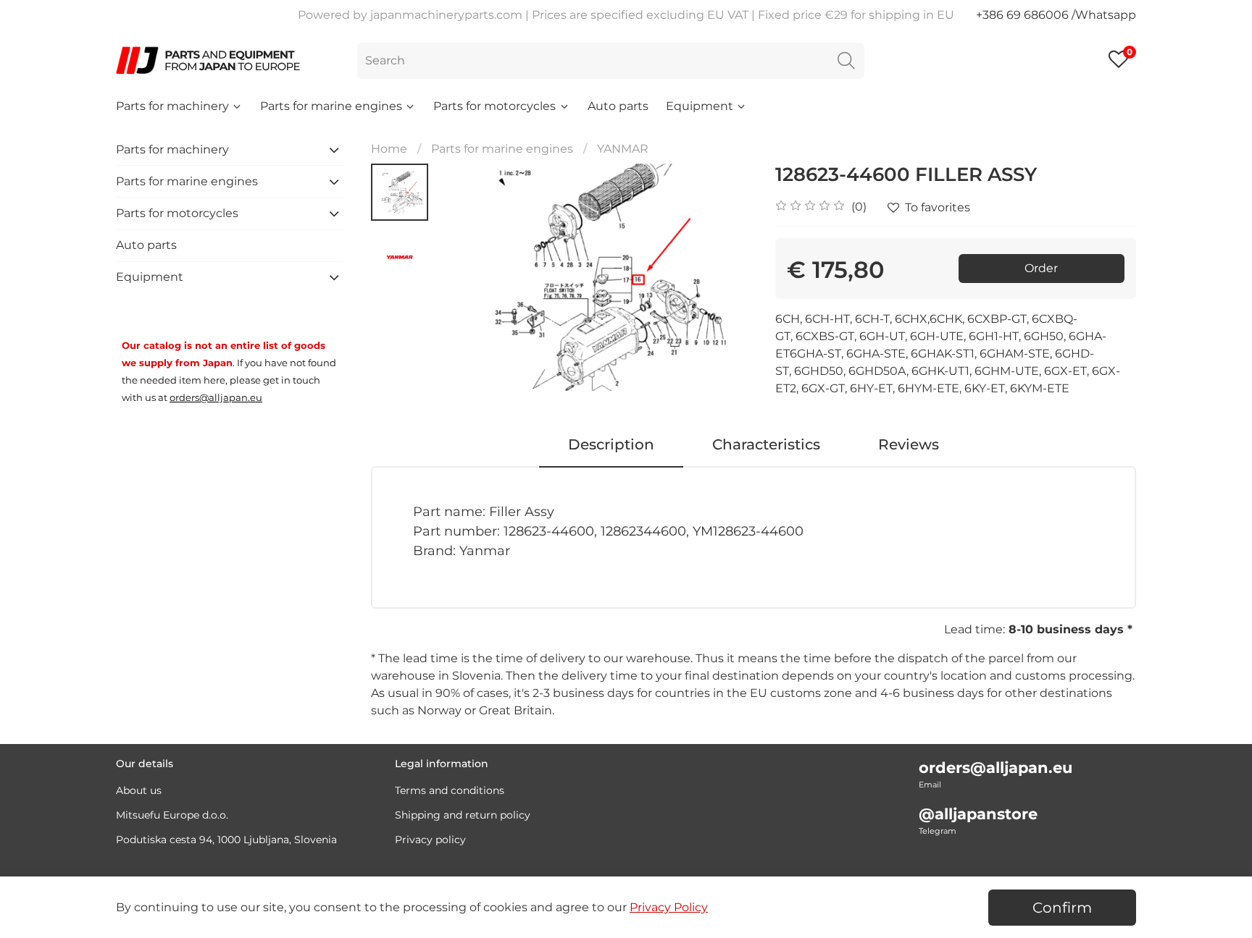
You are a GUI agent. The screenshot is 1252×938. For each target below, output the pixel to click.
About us (139, 790)
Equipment (699, 106)
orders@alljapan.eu (995, 768)
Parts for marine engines (331, 106)
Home (389, 149)
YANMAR (622, 149)
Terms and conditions (449, 790)
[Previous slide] (464, 277)
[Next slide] (724, 277)
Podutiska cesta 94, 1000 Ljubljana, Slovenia (226, 839)
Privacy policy (430, 839)
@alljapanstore (978, 814)
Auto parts (618, 106)
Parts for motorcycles (494, 106)
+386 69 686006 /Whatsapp (1056, 15)
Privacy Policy (669, 907)
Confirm (1062, 907)
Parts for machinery (172, 106)
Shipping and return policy (462, 814)
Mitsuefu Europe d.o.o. (172, 814)
